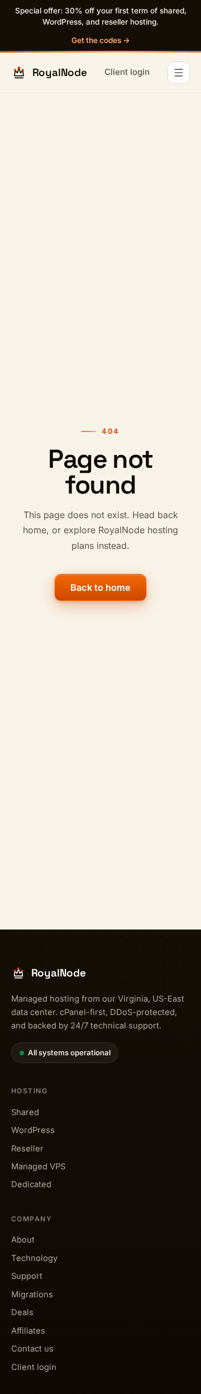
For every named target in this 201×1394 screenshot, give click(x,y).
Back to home (100, 587)
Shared (25, 1112)
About (23, 1240)
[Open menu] (179, 72)
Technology (34, 1258)
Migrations (32, 1294)
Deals (22, 1312)
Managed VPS (38, 1166)
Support (26, 1276)
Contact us (32, 1349)
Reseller (27, 1149)
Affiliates (28, 1331)
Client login (127, 72)
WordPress (33, 1130)
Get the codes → (100, 40)
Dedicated (31, 1184)
